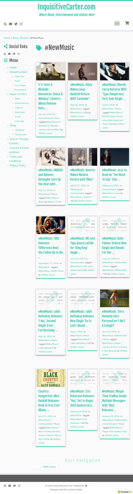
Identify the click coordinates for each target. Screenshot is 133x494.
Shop (13, 125)
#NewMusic (52, 121)
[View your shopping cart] (127, 22)
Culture (18, 107)
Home (7, 38)
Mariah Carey (108, 116)
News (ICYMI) (18, 94)
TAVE (60, 270)
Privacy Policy (18, 165)
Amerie (87, 196)
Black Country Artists (48, 431)
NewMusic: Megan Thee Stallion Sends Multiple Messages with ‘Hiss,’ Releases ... (114, 400)
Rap (125, 431)
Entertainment (22, 103)
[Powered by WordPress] (86, 485)
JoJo (117, 193)
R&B (85, 112)
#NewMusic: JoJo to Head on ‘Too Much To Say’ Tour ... (114, 174)
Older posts (47, 466)
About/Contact (18, 72)
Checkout (19, 129)
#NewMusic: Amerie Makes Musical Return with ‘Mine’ (82, 174)
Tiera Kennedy (110, 350)
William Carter (45, 133)
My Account (20, 134)
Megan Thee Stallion (112, 431)
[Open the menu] (117, 23)
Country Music (45, 435)
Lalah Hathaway (46, 347)
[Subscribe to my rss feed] (6, 24)
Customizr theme (74, 489)
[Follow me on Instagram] (22, 24)
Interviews (20, 112)
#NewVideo (121, 262)
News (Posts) (20, 38)
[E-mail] (11, 24)
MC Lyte (87, 266)
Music (18, 98)
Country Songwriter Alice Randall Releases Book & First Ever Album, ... (49, 400)
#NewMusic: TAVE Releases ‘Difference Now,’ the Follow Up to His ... (50, 248)
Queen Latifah (77, 270)
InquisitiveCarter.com (66, 7)
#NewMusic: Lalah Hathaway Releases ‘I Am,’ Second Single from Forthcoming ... (50, 321)
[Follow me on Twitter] (17, 24)
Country (123, 346)
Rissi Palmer (44, 439)
